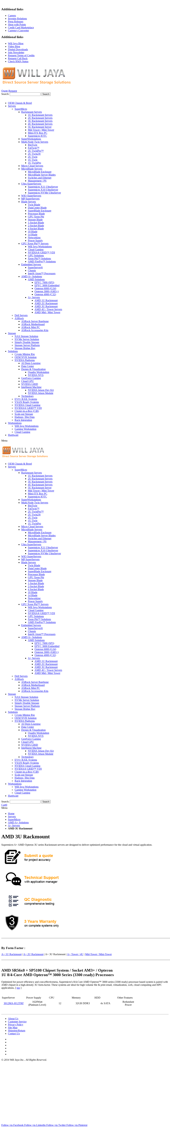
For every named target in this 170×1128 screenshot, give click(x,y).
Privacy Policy (15, 1024)
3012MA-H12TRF (14, 1003)
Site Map (12, 1027)
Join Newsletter (16, 52)
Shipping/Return (16, 1030)
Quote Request (9, 90)
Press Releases (15, 21)
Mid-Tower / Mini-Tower (98, 954)
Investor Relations (17, 18)
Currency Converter (18, 30)
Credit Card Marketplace (21, 27)
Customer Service (17, 1021)
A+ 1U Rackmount (11, 954)
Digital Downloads (18, 49)
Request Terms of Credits (21, 55)
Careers (12, 15)
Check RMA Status (18, 61)
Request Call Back (18, 58)
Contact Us (14, 1033)
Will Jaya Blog (15, 43)
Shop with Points (17, 24)
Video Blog (14, 46)
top (18, 987)
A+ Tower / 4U (75, 954)
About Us (13, 1018)
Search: (5, 94)
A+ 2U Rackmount (33, 954)
